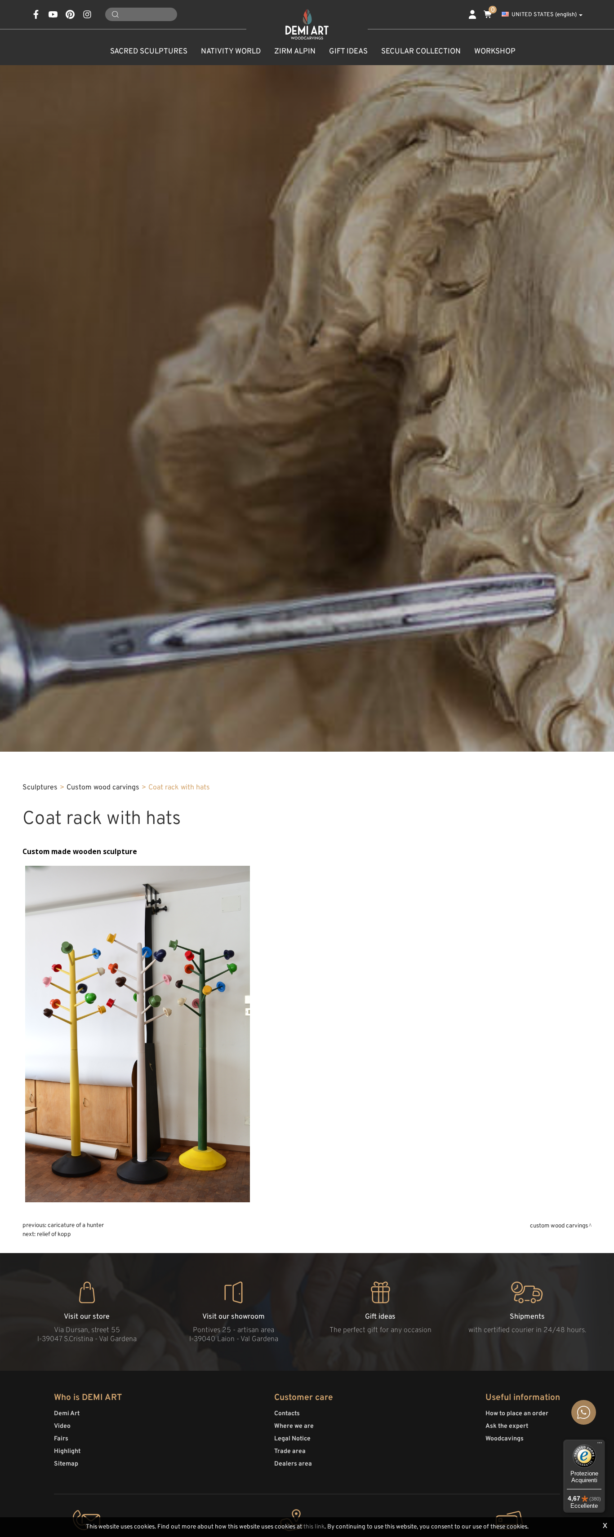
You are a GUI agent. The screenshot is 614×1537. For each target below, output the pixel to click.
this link (314, 1527)
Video (62, 1426)
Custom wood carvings (103, 787)
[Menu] (599, 1445)
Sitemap (66, 1464)
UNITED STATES (544, 14)
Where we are (294, 1426)
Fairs (61, 1439)
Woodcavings (504, 1439)
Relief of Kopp (54, 1234)
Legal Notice (292, 1439)
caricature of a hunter (76, 1225)
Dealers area (293, 1464)
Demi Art (67, 1413)
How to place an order (516, 1413)
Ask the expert (506, 1426)
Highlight (67, 1451)
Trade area (290, 1451)
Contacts (287, 1413)
